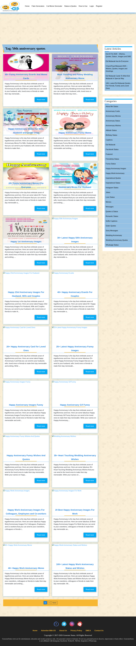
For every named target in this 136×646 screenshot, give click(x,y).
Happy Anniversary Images (116, 168)
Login (92, 6)
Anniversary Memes (113, 116)
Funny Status (111, 164)
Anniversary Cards (113, 111)
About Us (63, 630)
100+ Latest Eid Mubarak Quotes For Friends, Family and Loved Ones (118, 85)
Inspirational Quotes (113, 178)
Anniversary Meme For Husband (75, 187)
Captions (109, 140)
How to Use (83, 6)
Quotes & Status (112, 211)
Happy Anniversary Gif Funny (75, 405)
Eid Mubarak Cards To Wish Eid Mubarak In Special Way (118, 77)
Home (27, 6)
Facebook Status (112, 149)
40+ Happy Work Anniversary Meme (26, 568)
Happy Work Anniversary (115, 173)
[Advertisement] (68, 28)
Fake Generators (38, 6)
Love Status (110, 197)
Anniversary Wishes (113, 125)
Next (54, 603)
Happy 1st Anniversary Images (26, 241)
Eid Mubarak (110, 145)
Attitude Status (111, 130)
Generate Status (69, 635)
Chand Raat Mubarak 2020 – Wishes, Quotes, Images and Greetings (117, 68)
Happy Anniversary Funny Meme (75, 133)
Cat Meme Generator (54, 6)
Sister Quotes (111, 226)
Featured (109, 154)
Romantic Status (112, 216)
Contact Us (98, 630)
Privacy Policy (76, 630)
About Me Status (112, 106)
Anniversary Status (113, 121)
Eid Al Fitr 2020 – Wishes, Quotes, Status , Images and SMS (118, 55)
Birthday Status (111, 135)
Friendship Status (112, 159)
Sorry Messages (112, 230)
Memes (108, 202)
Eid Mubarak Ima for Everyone (117, 61)
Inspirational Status (113, 183)
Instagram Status (112, 188)
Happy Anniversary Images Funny (26, 405)
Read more (41, 99)
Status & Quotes (70, 6)
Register (99, 6)
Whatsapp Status (112, 245)
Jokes (108, 192)
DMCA (88, 630)
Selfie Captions (111, 221)
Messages (109, 207)
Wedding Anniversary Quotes (117, 240)
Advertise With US (48, 630)
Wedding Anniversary (114, 235)
